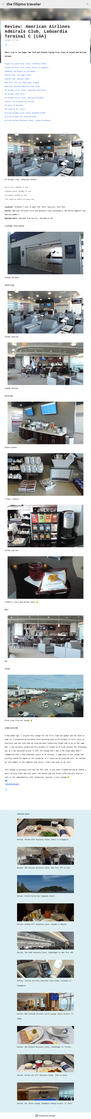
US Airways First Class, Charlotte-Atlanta (24, 98)
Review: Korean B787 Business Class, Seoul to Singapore (42, 840)
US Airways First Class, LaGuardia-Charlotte (25, 90)
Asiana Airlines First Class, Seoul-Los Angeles (26, 68)
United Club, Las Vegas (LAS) (18, 75)
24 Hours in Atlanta (14, 105)
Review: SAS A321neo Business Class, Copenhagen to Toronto (44, 1047)
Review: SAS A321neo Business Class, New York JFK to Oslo (43, 868)
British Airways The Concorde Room (20, 117)
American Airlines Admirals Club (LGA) (22, 86)
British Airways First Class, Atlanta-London (25, 113)
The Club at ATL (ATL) (15, 109)
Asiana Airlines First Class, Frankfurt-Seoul (25, 64)
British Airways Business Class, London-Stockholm (27, 120)
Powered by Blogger (47, 1116)
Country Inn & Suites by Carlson (19, 102)
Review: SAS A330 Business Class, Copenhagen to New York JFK (45, 953)
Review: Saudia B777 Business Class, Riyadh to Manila (41, 924)
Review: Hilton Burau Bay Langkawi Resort (36, 896)
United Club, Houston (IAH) (17, 79)
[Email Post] (6, 781)
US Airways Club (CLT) (15, 94)
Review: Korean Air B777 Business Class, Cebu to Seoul (42, 1075)
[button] (6, 45)
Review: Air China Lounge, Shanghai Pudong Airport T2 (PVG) (44, 1103)
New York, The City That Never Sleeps (22, 83)
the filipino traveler (24, 4)
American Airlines (12, 784)
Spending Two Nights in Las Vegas (20, 71)
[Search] (87, 4)
